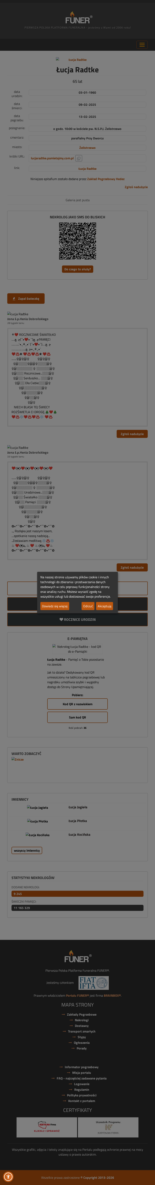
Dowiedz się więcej (55, 606)
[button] (8, 1177)
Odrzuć (88, 606)
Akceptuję (104, 606)
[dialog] (77, 592)
